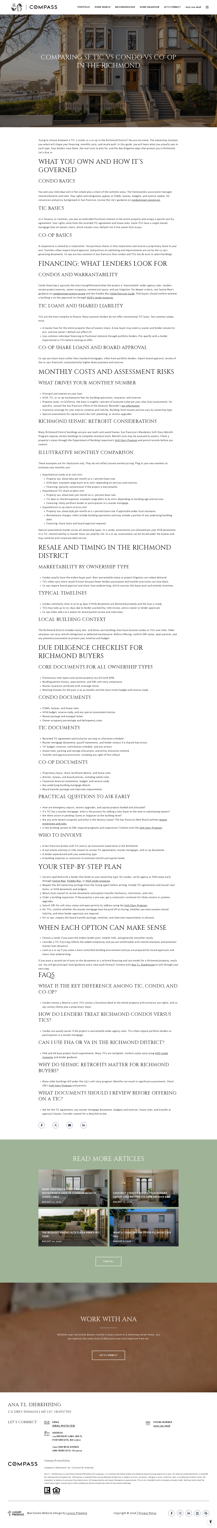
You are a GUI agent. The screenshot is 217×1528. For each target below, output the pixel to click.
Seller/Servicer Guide (122, 293)
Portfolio (84, 7)
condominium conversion (146, 200)
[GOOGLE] (206, 1513)
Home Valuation (149, 7)
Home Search (102, 7)
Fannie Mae (59, 881)
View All (108, 1261)
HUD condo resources (98, 881)
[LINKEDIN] (189, 1513)
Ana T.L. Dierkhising (143, 964)
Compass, (100, 1474)
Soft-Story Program (126, 440)
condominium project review (69, 293)
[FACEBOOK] (171, 1513)
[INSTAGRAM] (180, 1513)
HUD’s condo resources (100, 297)
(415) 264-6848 (193, 7)
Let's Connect (172, 7)
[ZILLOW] (197, 1513)
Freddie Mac (74, 881)
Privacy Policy (147, 1513)
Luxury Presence (76, 1513)
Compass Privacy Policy (57, 1460)
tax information (131, 406)
